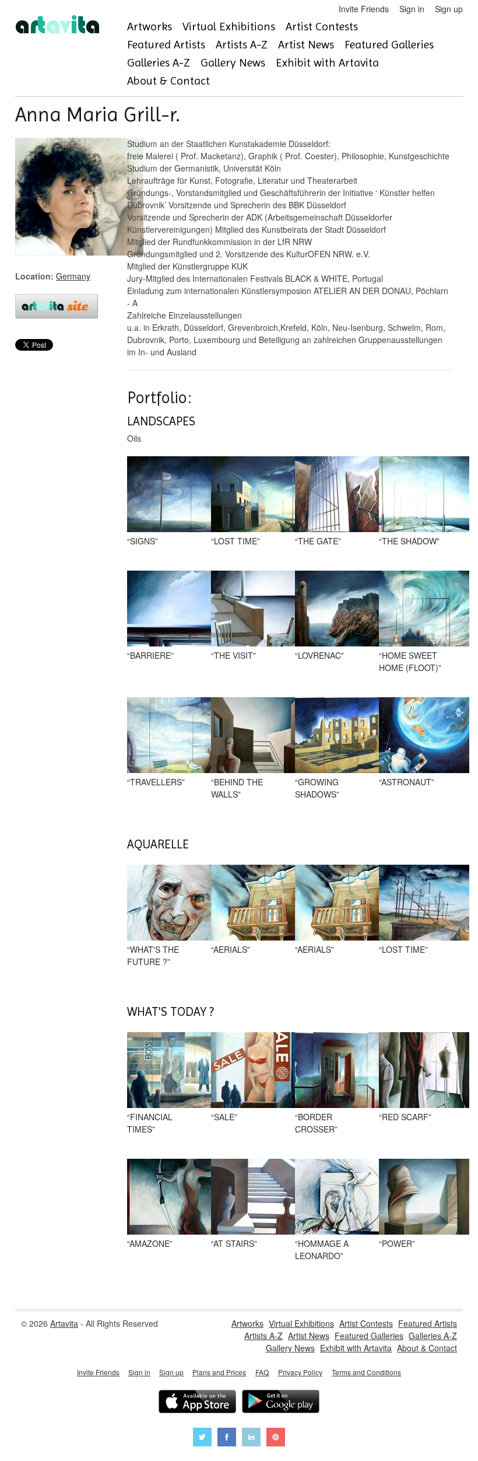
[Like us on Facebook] (226, 1438)
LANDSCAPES (161, 421)
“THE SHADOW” (409, 541)
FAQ (262, 1372)
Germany (73, 276)
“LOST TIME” (235, 541)
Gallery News (233, 62)
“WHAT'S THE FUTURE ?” (153, 955)
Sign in (411, 9)
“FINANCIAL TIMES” (150, 1123)
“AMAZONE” (150, 1243)
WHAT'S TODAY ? (170, 1012)
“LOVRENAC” (319, 655)
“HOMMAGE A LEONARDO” (322, 1249)
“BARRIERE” (150, 655)
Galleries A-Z (158, 62)
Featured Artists (166, 44)
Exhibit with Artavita (327, 62)
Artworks (149, 26)
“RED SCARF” (405, 1117)
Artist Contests (322, 26)
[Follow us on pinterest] (275, 1438)
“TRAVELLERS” (156, 782)
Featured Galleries (389, 44)
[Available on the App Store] (197, 1403)
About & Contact (168, 81)
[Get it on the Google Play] (280, 1403)
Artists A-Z (242, 44)
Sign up (449, 9)
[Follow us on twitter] (202, 1438)
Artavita (64, 1323)
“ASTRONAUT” (406, 782)
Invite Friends (364, 9)
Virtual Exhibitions (228, 26)
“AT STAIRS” (234, 1243)
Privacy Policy (300, 1372)
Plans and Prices (219, 1372)
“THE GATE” (318, 541)
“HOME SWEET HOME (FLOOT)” (410, 661)
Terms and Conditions (366, 1372)
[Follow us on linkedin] (251, 1438)
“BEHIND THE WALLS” (237, 788)
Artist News (306, 44)
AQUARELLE (158, 844)
